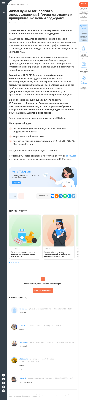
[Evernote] (65, 196)
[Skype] (69, 196)
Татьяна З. (23, 342)
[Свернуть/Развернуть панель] (3, 7)
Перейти (16, 183)
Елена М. (23, 309)
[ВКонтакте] (52, 196)
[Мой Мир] (61, 196)
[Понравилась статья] (12, 196)
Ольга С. (23, 378)
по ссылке (70, 156)
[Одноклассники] (57, 196)
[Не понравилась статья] (21, 196)
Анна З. (22, 325)
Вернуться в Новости (19, 4)
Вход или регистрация (42, 290)
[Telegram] (73, 196)
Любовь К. (24, 359)
